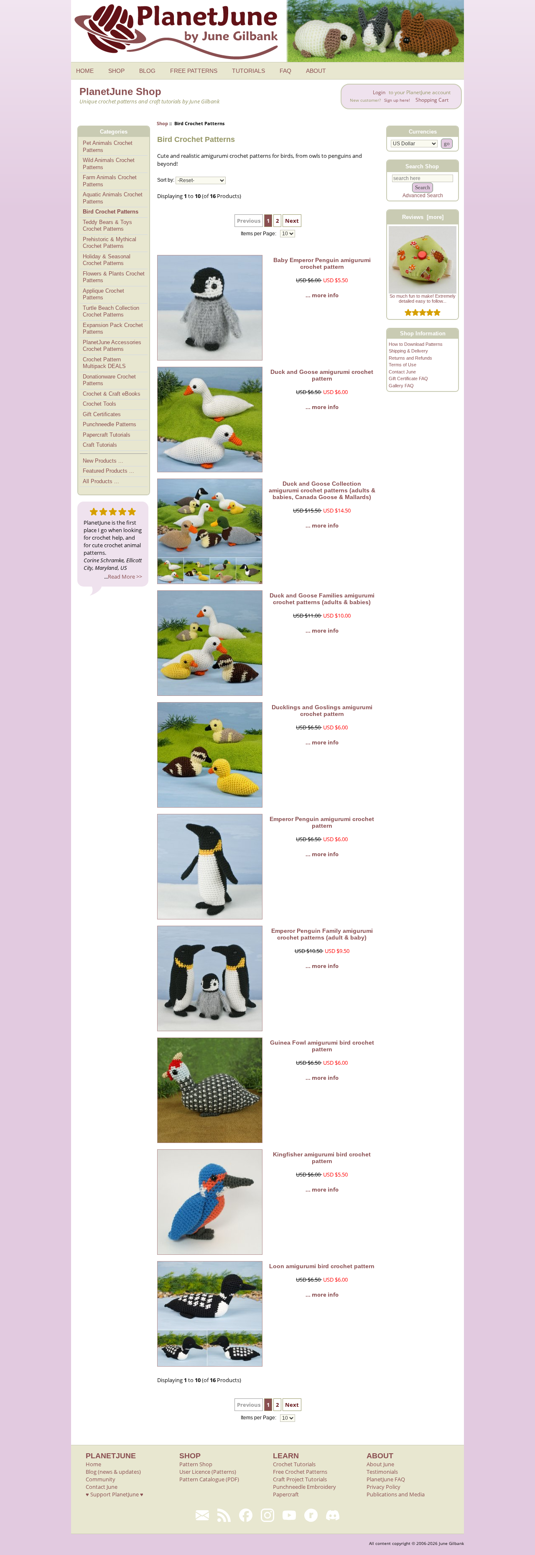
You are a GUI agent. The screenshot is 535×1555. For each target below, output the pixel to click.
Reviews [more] (422, 217)
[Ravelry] (311, 1515)
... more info (322, 295)
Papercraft (286, 1494)
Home (93, 1464)
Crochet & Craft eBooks (111, 394)
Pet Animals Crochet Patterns (107, 146)
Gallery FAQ (401, 385)
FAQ (285, 70)
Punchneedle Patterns (109, 424)
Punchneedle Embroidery (304, 1487)
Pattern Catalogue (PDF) (209, 1479)
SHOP (116, 70)
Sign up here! (397, 100)
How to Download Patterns (416, 344)
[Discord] (332, 1515)
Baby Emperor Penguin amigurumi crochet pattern (322, 263)
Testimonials (382, 1471)
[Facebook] (245, 1515)
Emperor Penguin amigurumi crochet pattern (322, 822)
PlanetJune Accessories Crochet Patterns (112, 346)
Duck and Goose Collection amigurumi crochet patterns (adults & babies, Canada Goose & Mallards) (322, 490)
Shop (162, 123)
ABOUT (316, 70)
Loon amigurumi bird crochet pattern (321, 1266)
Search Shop (422, 166)
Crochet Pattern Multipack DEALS (104, 363)
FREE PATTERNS (193, 70)
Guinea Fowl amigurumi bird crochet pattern (322, 1046)
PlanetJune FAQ (386, 1479)
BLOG (147, 70)
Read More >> (125, 576)
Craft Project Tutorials (300, 1479)
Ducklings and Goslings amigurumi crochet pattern (322, 710)
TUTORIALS (248, 70)
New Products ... (103, 461)
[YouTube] (289, 1515)
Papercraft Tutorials (106, 435)
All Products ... (101, 481)
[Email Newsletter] (202, 1515)
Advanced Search (423, 195)
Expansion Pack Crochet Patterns (113, 328)
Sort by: (165, 180)
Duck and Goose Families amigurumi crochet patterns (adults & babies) (322, 598)
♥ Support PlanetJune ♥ (114, 1494)
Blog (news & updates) (113, 1471)
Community (100, 1479)
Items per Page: (259, 234)
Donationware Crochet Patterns (109, 380)
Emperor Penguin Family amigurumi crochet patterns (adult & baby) (322, 934)
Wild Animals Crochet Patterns (109, 163)
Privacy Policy (383, 1487)
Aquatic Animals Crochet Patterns (113, 198)
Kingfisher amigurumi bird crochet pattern (322, 1157)
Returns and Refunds (410, 357)
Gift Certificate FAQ (408, 378)
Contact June (402, 371)
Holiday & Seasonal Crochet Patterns (106, 260)
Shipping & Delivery (408, 350)
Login (379, 92)
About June (380, 1464)
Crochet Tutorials (294, 1464)
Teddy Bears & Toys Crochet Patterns (107, 225)
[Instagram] (267, 1515)
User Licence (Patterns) (207, 1471)
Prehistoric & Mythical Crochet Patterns (109, 243)
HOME (85, 70)
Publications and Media (396, 1494)
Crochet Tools (99, 404)
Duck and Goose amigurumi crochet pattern (321, 375)
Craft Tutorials (100, 445)
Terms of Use (402, 364)
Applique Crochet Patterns (103, 294)
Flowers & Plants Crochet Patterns (114, 277)
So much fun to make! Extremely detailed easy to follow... (423, 298)
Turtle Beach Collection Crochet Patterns (111, 311)
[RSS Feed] (224, 1515)
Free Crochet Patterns (300, 1471)
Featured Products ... (108, 471)
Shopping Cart (431, 99)
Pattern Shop (195, 1464)
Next (292, 220)
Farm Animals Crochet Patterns (110, 181)
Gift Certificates (102, 414)
